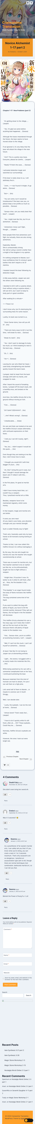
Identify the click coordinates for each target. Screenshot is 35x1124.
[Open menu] (17, 37)
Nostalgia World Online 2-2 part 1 (21, 1086)
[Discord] (31, 2)
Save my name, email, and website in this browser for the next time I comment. (18, 978)
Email (6, 964)
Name (6, 955)
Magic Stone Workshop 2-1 (18, 1098)
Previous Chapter (12, 756)
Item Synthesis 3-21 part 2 (14, 1050)
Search (4, 992)
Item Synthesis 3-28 (11, 1055)
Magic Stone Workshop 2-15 (15, 1065)
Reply (6, 800)
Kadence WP (25, 1118)
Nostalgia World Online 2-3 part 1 (16, 1070)
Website (7, 973)
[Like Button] (4, 765)
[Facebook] (27, 2)
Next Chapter (24, 759)
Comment (8, 929)
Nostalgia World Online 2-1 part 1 (21, 1102)
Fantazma (13, 51)
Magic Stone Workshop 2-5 (14, 1060)
